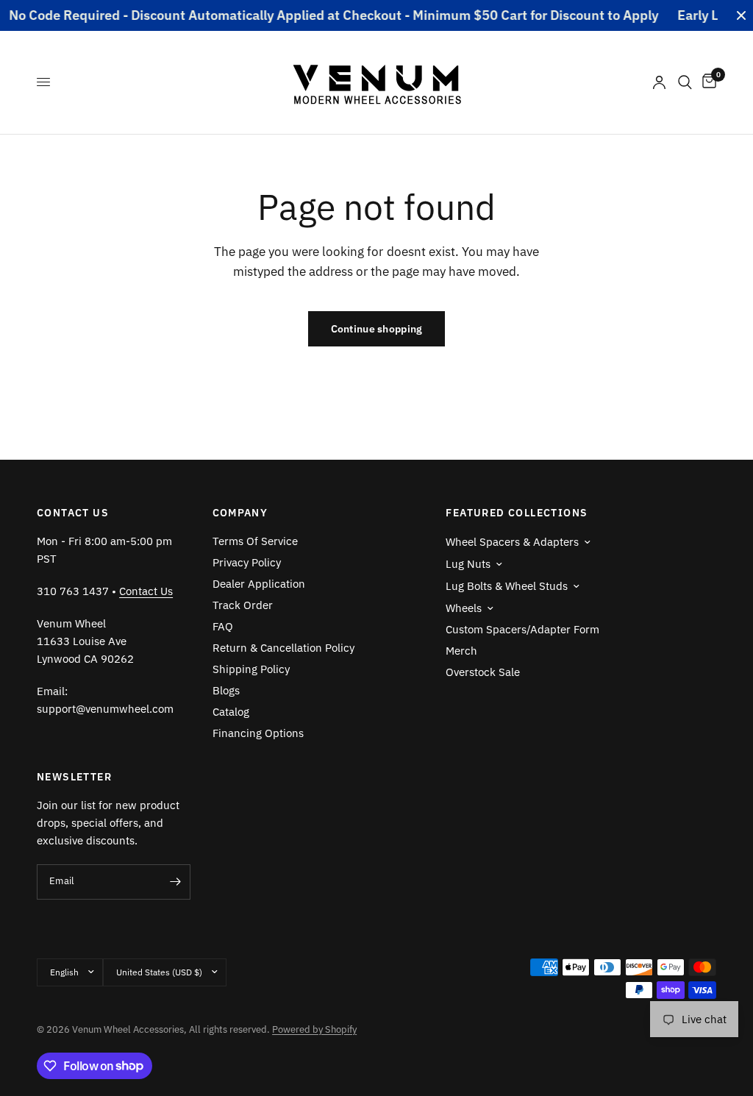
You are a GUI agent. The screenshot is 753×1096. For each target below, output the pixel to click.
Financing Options (258, 733)
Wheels (464, 608)
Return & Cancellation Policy (283, 648)
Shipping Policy (251, 669)
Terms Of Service (255, 541)
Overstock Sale (483, 672)
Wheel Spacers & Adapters (512, 542)
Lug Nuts (468, 564)
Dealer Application (259, 584)
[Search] (685, 82)
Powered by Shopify (314, 1029)
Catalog (231, 712)
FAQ (223, 626)
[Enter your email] (175, 882)
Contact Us (146, 591)
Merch (461, 651)
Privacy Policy (247, 562)
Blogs (226, 690)
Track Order (243, 605)
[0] (706, 82)
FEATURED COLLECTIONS (517, 513)
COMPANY (240, 513)
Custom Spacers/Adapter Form (522, 629)
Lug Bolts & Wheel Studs (507, 586)
